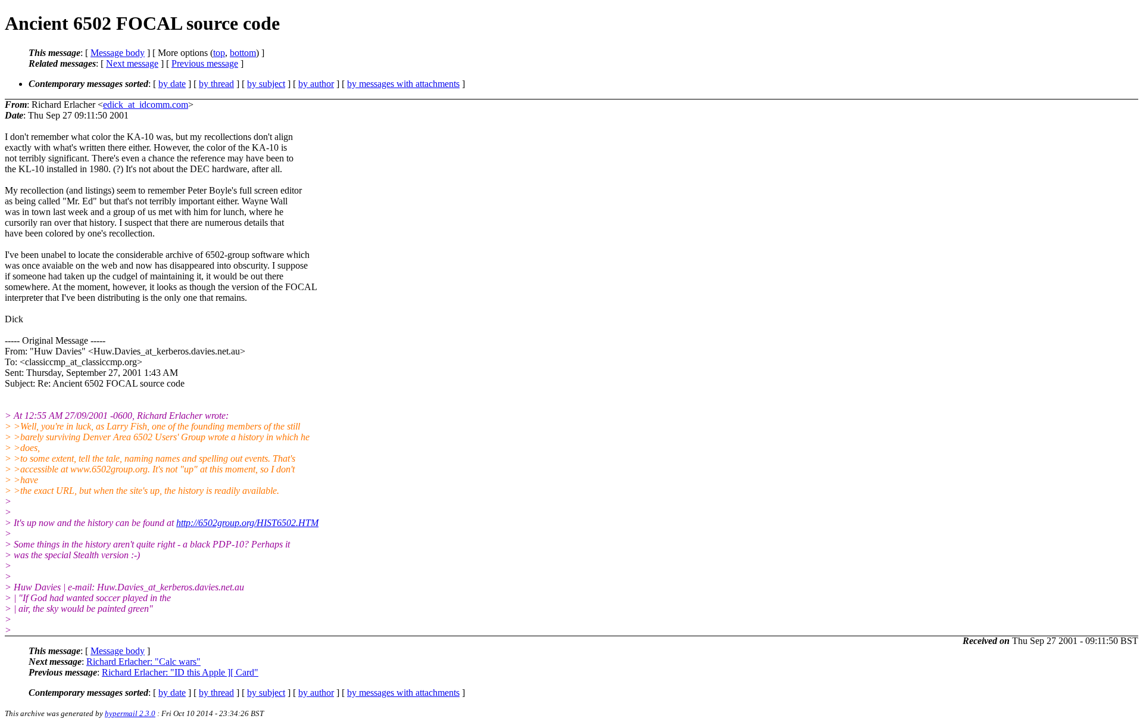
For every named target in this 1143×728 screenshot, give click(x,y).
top (219, 53)
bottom (243, 53)
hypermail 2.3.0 (130, 713)
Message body (117, 53)
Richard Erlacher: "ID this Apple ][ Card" (180, 672)
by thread (216, 84)
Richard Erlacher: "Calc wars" (143, 662)
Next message (132, 63)
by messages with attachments (403, 84)
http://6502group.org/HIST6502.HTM (247, 523)
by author (316, 84)
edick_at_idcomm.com (145, 104)
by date (172, 84)
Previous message (204, 63)
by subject (266, 84)
